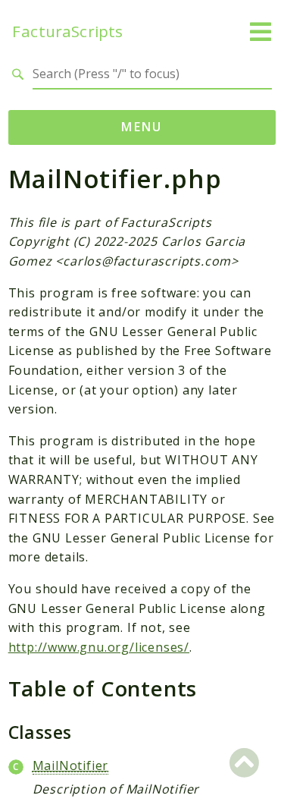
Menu (142, 126)
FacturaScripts (67, 31)
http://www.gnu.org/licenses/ (98, 647)
